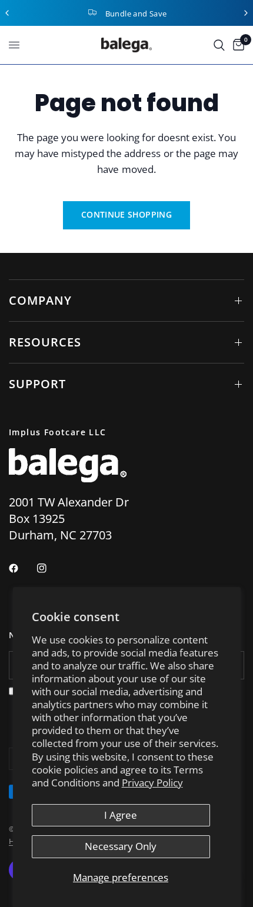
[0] (236, 45)
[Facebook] (22, 568)
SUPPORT (37, 384)
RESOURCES (45, 342)
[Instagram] (50, 568)
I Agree (120, 815)
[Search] (219, 45)
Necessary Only (121, 846)
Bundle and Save (136, 13)
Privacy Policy (152, 782)
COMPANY (40, 300)
